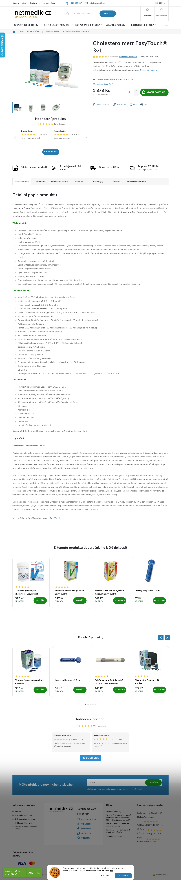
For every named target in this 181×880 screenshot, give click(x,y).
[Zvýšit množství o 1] (136, 90)
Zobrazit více (51, 152)
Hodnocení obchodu (90, 719)
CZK (160, 3)
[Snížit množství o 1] (136, 94)
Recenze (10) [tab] (98, 182)
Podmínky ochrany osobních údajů (27, 828)
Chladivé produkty (113, 811)
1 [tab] (85, 704)
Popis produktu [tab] (22, 182)
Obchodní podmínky (23, 815)
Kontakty (33, 3)
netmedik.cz (86, 833)
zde (111, 871)
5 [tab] (95, 704)
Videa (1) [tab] (79, 182)
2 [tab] (88, 704)
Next (167, 637)
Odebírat (153, 782)
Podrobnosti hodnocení (128, 57)
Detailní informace (147, 70)
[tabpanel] (31, 583)
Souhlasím (124, 875)
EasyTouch (55, 518)
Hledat (108, 13)
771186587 (85, 838)
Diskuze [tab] (116, 182)
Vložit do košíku (156, 92)
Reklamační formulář (23, 823)
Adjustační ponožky (114, 836)
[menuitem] (27, 25)
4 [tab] (93, 704)
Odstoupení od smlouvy (25, 819)
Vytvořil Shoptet (162, 874)
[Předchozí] (15, 137)
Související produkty (136, 182)
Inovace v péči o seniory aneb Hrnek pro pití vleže (118, 831)
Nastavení (105, 875)
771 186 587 (86, 824)
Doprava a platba (19, 3)
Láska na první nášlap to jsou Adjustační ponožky (118, 825)
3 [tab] (90, 704)
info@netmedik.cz (88, 819)
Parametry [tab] (40, 182)
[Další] (86, 137)
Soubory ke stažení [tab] (59, 182)
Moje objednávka (48, 3)
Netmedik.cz (86, 828)
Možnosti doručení (104, 84)
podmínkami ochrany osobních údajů (127, 789)
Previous (161, 637)
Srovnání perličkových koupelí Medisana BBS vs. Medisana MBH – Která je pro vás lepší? (118, 817)
